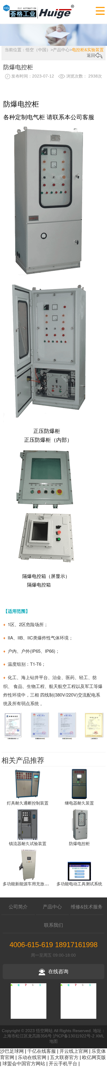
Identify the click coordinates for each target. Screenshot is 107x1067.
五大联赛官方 (64, 1057)
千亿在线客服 (41, 1051)
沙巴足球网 (12, 1051)
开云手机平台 (63, 1063)
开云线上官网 (73, 1051)
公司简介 (18, 906)
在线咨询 (58, 971)
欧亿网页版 (94, 1057)
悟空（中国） (38, 49)
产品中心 (61, 49)
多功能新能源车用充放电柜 (28, 883)
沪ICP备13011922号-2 (74, 1036)
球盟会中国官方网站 (23, 1063)
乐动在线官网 (32, 1057)
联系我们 (53, 925)
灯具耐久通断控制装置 (27, 803)
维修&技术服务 (87, 906)
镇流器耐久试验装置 (27, 843)
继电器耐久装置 (79, 803)
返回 (91, 55)
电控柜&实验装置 (88, 49)
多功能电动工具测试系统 (79, 883)
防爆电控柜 (79, 843)
